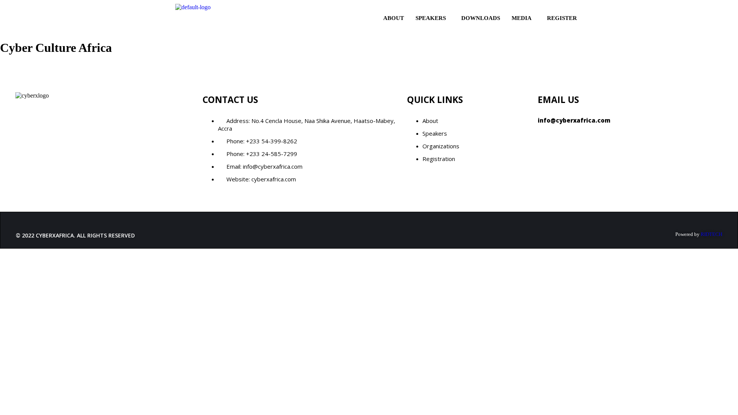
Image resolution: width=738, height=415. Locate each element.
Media (522, 18)
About (393, 18)
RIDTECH (711, 234)
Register (562, 18)
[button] (432, 18)
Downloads (480, 18)
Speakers (431, 18)
